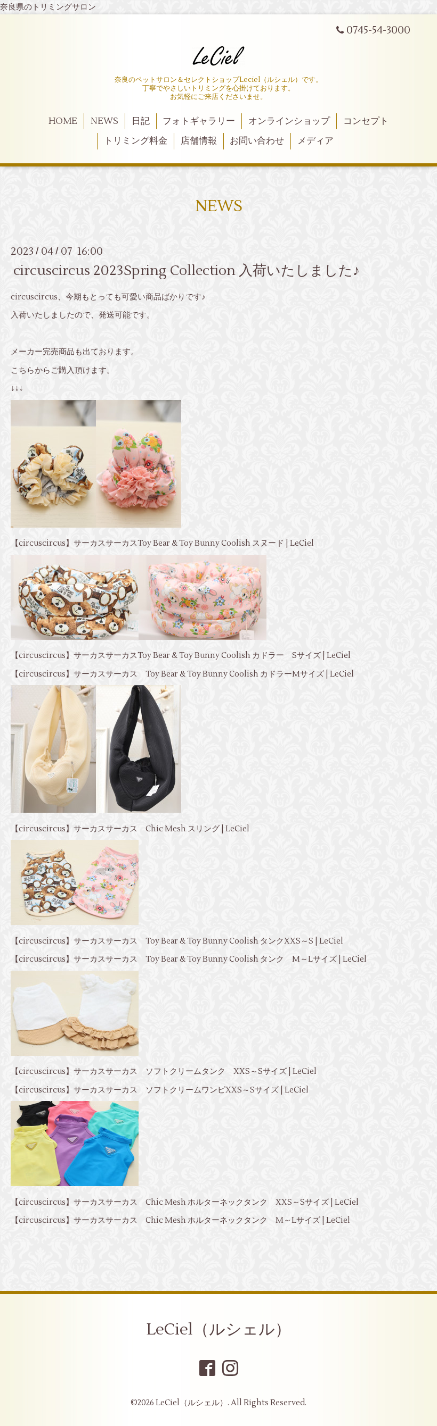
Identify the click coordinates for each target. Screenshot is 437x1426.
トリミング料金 (135, 141)
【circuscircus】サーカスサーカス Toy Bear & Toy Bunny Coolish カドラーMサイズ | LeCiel (182, 674)
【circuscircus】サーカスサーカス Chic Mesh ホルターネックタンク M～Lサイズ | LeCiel (180, 1220)
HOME (62, 121)
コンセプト (366, 121)
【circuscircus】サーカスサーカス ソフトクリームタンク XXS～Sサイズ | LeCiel (164, 1071)
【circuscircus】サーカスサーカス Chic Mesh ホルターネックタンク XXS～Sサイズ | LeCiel (185, 1202)
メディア (315, 141)
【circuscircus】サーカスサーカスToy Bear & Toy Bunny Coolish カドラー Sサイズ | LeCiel (181, 656)
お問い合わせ (257, 141)
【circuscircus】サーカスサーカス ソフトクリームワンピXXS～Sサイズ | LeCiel (160, 1090)
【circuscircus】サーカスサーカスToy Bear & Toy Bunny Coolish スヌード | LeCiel (162, 543)
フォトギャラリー (199, 121)
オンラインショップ (289, 121)
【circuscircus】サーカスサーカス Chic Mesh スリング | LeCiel (130, 829)
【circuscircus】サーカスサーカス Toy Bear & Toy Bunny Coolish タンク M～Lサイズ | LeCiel (189, 959)
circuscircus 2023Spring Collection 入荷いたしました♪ (186, 270)
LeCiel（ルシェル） (219, 1329)
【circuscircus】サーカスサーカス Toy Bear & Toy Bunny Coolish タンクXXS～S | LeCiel (177, 941)
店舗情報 (199, 141)
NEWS (104, 121)
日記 (141, 121)
